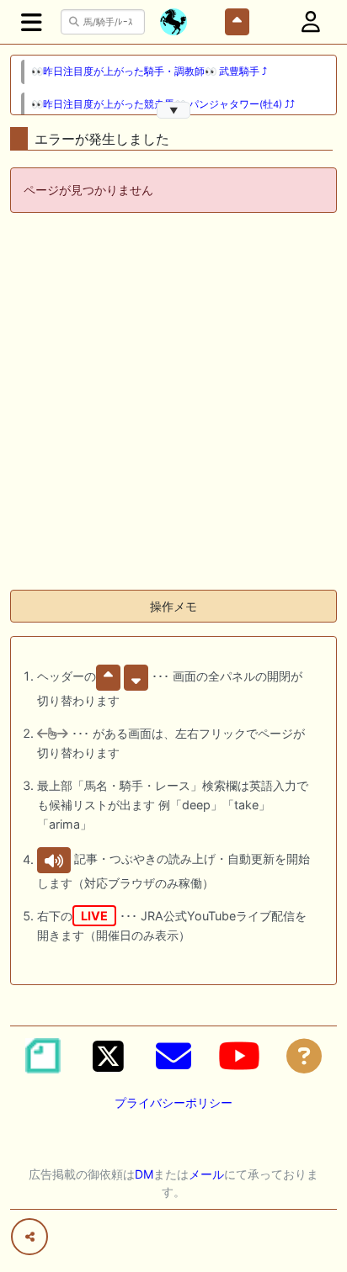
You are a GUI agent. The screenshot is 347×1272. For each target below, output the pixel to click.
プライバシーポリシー (173, 1102)
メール (206, 1174)
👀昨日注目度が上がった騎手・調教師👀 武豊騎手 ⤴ (149, 71)
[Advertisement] (173, 403)
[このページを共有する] (29, 1236)
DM (144, 1174)
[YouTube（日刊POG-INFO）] (239, 1056)
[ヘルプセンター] (304, 1055)
